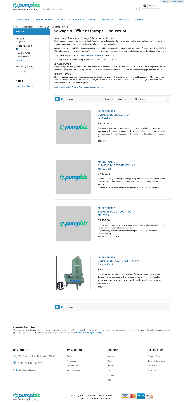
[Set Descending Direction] (168, 99)
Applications (27, 27)
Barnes (100, 60)
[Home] (26, 5)
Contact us (72, 356)
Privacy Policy (154, 356)
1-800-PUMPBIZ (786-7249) (89, 333)
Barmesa (107, 60)
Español (110, 375)
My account (72, 361)
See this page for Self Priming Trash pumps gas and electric (78, 87)
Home (15, 27)
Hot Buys (111, 366)
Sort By (135, 99)
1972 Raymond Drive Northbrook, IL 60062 (36, 356)
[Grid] (62, 99)
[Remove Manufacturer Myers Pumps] (28, 56)
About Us (152, 370)
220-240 (21, 71)
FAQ (109, 370)
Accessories (112, 356)
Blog (109, 380)
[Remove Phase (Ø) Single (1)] (24, 42)
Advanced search (74, 370)
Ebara (114, 60)
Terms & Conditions (156, 361)
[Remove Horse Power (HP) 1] (18, 49)
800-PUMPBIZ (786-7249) (25, 9)
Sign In (180, 1)
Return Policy (154, 366)
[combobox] (91, 9)
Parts (109, 361)
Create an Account (168, 1)
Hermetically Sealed (25, 86)
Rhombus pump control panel (89, 55)
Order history (72, 366)
